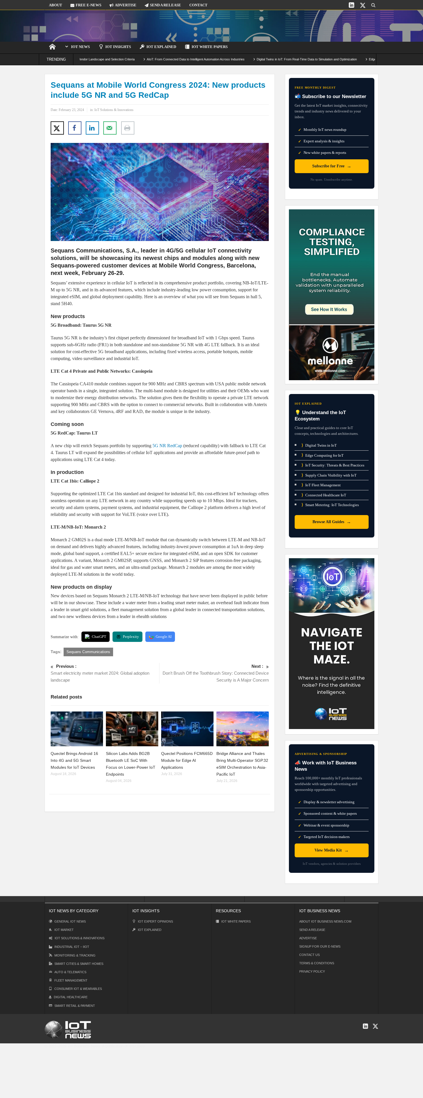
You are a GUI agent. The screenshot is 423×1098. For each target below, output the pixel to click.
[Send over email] (110, 128)
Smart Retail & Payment (74, 1005)
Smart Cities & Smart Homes (78, 963)
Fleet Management (70, 980)
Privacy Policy (312, 971)
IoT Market (64, 929)
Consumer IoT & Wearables (78, 988)
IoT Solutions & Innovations (114, 110)
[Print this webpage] (127, 128)
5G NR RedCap (167, 445)
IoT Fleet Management (321, 485)
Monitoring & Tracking (75, 955)
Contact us (309, 955)
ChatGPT (99, 636)
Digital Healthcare (70, 997)
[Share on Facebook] (74, 128)
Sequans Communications (88, 652)
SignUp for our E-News (319, 946)
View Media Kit (332, 850)
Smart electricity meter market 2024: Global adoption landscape (100, 673)
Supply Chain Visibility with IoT (329, 475)
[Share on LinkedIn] (92, 128)
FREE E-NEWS (88, 5)
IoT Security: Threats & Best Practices (333, 465)
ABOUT (55, 5)
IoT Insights (118, 47)
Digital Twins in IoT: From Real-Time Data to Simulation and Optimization (276, 59)
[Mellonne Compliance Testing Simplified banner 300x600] (331, 294)
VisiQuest (137, 1046)
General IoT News (70, 921)
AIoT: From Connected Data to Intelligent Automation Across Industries (165, 59)
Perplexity (131, 636)
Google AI (164, 636)
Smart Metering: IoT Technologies (330, 505)
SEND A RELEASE (165, 5)
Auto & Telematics (70, 972)
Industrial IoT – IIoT (71, 946)
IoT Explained (161, 47)
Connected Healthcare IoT (324, 495)
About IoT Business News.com (325, 921)
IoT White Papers (210, 47)
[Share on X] (57, 128)
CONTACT (198, 5)
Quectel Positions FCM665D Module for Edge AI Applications (187, 760)
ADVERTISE (125, 5)
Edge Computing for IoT (323, 455)
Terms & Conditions (316, 963)
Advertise (308, 938)
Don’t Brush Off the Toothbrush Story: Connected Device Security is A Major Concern (216, 673)
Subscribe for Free (331, 166)
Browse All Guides (332, 521)
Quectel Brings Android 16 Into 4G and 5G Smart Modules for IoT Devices (74, 760)
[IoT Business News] (75, 25)
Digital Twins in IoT (319, 445)
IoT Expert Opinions (155, 921)
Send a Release (312, 929)
